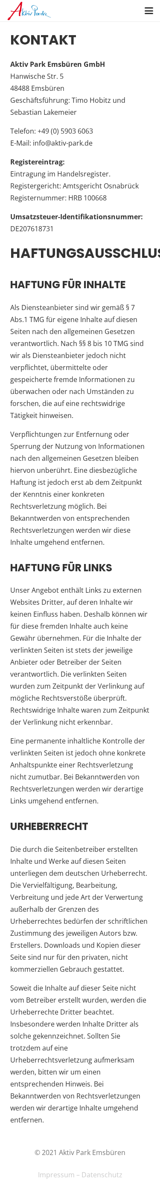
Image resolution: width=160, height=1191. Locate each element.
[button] (149, 10)
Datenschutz (101, 1174)
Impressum (56, 1174)
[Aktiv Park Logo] (29, 11)
